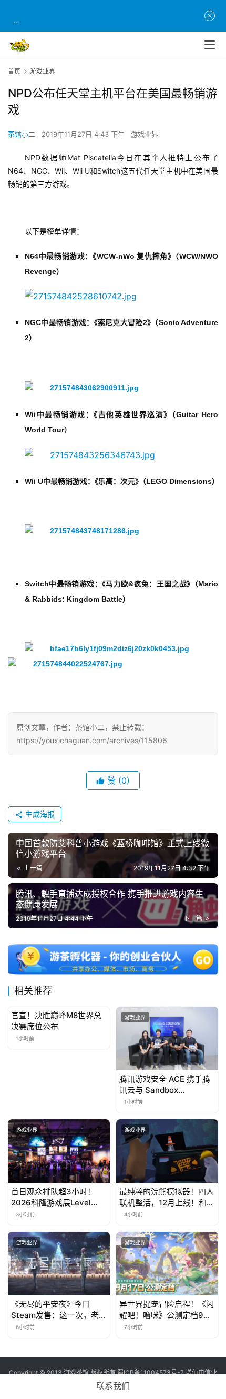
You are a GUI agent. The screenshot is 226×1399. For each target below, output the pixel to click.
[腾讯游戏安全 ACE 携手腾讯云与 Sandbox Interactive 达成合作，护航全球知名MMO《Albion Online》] (167, 1038)
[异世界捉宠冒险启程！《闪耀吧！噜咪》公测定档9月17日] (167, 1263)
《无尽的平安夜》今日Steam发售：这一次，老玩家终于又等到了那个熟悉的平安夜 (59, 1310)
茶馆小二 (21, 134)
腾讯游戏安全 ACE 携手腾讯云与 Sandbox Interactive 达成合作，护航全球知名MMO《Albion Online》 (165, 1085)
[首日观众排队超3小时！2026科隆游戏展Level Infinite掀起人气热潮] (59, 1151)
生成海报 (39, 813)
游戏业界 (144, 134)
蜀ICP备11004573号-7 (150, 1372)
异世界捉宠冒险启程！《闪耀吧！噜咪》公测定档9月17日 (166, 1310)
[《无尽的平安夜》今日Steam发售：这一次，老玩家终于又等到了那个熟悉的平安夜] (59, 1263)
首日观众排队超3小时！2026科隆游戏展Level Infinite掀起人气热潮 (53, 1197)
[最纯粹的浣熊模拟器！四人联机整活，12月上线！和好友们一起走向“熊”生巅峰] (167, 1151)
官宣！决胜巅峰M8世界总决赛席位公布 (56, 1020)
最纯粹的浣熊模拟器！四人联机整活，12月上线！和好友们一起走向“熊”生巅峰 (166, 1197)
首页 (14, 71)
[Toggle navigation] (210, 44)
